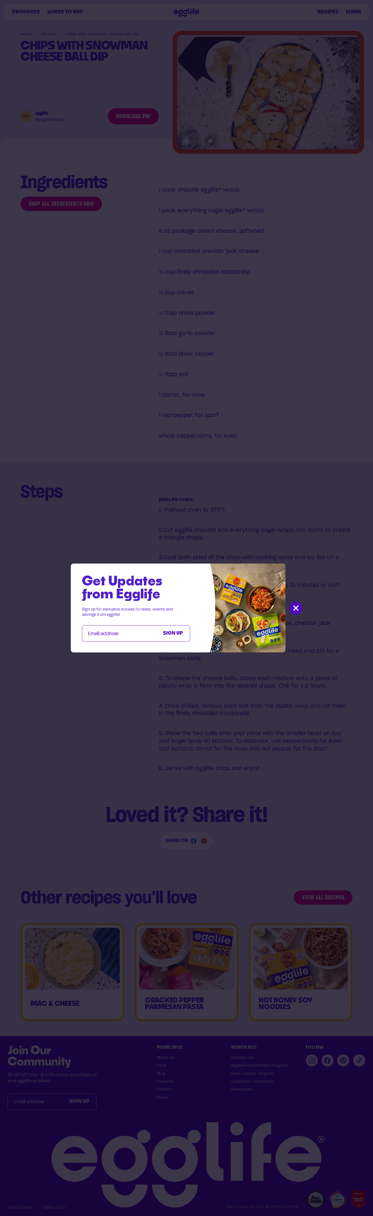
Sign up (173, 633)
